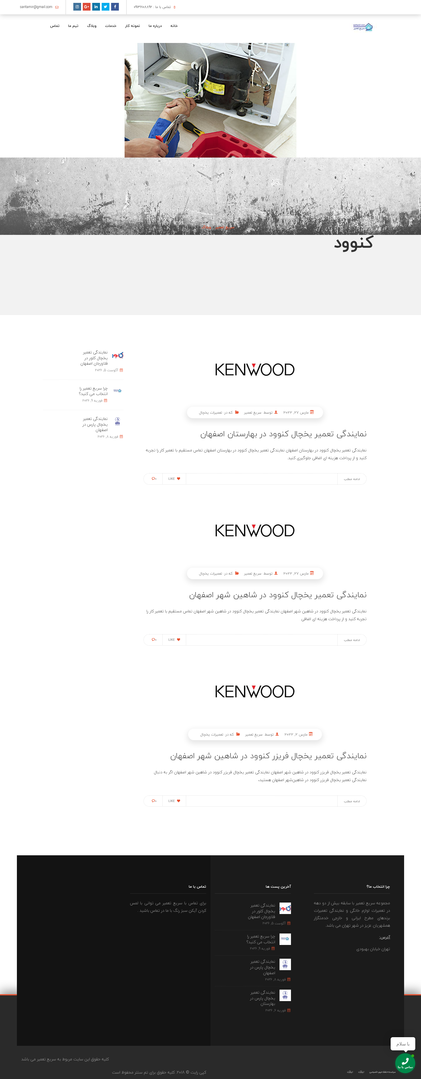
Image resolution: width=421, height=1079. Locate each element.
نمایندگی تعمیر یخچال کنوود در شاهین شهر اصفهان (278, 595)
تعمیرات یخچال (210, 412)
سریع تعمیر (252, 412)
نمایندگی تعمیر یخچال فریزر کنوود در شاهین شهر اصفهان (268, 755)
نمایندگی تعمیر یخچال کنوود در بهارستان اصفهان (283, 434)
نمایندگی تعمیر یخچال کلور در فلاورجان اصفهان (94, 358)
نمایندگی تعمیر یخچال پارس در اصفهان (95, 424)
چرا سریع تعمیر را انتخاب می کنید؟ (93, 391)
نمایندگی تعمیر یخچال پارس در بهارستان (262, 998)
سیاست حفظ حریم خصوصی (382, 1072)
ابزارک (361, 1072)
